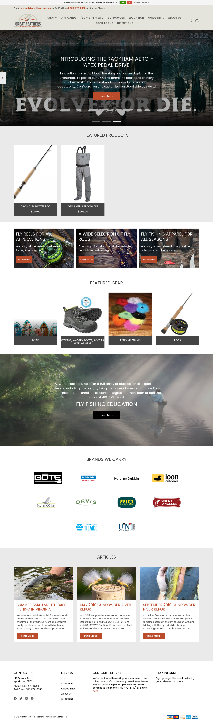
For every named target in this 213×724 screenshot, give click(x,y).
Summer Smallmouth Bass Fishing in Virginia (41, 607)
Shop (64, 678)
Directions (125, 23)
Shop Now (23, 259)
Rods (177, 340)
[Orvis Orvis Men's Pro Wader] (82, 174)
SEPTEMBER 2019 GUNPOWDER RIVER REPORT (169, 607)
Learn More (106, 96)
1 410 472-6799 (30, 686)
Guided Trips (68, 688)
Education (136, 17)
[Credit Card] (182, 717)
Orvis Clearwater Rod (35, 206)
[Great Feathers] (28, 20)
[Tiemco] (86, 527)
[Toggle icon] (190, 20)
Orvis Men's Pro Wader (83, 206)
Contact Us (104, 23)
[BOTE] (48, 478)
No (130, 2)
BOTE (35, 340)
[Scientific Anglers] (167, 503)
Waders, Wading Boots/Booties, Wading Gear (82, 342)
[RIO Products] (127, 503)
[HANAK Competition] (88, 478)
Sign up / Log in (97, 8)
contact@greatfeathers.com (35, 8)
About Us (174, 17)
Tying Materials (130, 340)
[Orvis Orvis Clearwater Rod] (35, 174)
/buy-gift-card (91, 17)
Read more (27, 636)
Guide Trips (156, 17)
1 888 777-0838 (33, 689)
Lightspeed (62, 717)
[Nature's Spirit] (46, 503)
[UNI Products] (127, 527)
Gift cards (69, 17)
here (95, 691)
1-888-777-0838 (76, 8)
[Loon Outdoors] (165, 478)
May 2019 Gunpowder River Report (105, 607)
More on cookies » (141, 2)
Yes (122, 2)
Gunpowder (116, 17)
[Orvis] (86, 503)
